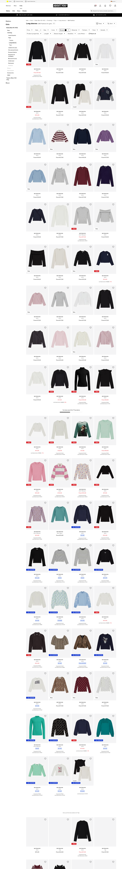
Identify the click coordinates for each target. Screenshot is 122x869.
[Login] (100, 6)
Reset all (93, 33)
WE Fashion (71, 20)
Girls (31, 20)
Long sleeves (62, 20)
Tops (55, 20)
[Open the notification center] (105, 5)
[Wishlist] (110, 6)
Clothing (49, 20)
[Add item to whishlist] (45, 40)
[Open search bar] (91, 11)
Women (8, 5)
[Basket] (115, 6)
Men (15, 5)
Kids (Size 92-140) (40, 20)
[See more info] (37, 78)
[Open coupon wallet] (95, 6)
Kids (21, 5)
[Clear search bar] (115, 11)
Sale (36, 30)
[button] (100, 23)
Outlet (9, 1)
